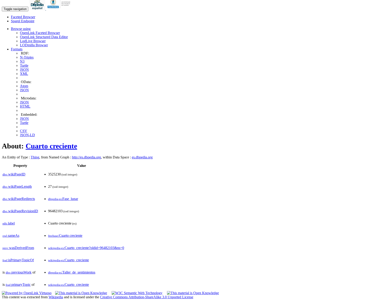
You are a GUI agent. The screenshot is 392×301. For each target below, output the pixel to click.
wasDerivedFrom (18, 248)
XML (24, 74)
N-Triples (27, 57)
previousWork (19, 272)
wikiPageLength (17, 186)
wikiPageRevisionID (20, 211)
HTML (25, 106)
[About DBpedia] (37, 9)
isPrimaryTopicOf (18, 260)
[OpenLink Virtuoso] (26, 293)
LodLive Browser (33, 41)
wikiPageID (13, 174)
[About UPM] (59, 9)
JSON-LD (27, 135)
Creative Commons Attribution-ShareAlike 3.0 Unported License (146, 297)
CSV (23, 131)
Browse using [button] (21, 29)
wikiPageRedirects (18, 199)
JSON (24, 70)
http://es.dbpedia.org (86, 157)
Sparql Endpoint (22, 21)
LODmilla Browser (34, 45)
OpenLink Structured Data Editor (44, 37)
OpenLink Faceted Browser (40, 33)
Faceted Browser (23, 17)
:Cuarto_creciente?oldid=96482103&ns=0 (86, 248)
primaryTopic (18, 284)
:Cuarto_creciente (68, 260)
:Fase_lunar (63, 199)
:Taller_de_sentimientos (71, 272)
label (8, 223)
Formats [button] (16, 49)
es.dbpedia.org (142, 157)
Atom (24, 86)
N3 (22, 61)
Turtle (24, 65)
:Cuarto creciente (65, 235)
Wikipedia (56, 297)
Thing (35, 157)
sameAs (10, 235)
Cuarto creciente (51, 146)
